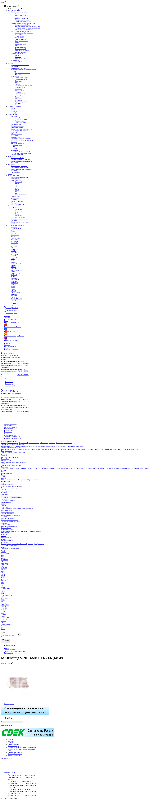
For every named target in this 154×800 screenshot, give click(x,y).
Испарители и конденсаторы (20, 130)
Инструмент (15, 76)
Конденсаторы (19, 36)
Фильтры (14, 148)
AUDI (13, 230)
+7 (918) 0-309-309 (23, 365)
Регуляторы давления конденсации (22, 140)
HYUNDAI (14, 254)
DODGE (14, 246)
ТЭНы (13, 146)
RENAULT (14, 284)
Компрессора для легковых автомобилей (27, 28)
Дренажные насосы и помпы (20, 65)
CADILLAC (15, 235)
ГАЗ (12, 302)
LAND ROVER (16, 263)
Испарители (18, 34)
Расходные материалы (21, 41)
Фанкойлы (14, 113)
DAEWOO (14, 243)
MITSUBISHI (15, 273)
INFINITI (14, 255)
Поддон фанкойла (16, 110)
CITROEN (14, 241)
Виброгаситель (16, 124)
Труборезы (18, 103)
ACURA (14, 227)
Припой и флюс (20, 94)
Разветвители (15, 137)
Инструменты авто (17, 53)
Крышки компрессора (21, 18)
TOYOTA (14, 297)
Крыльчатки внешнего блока (20, 167)
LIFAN (13, 267)
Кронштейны (15, 66)
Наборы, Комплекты (21, 39)
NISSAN (14, 275)
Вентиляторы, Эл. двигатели (24, 33)
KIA (12, 260)
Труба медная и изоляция (22, 151)
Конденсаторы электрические (20, 222)
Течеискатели (19, 98)
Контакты (7, 343)
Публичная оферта (10, 346)
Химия (13, 71)
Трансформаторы (20, 217)
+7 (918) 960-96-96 (23, 375)
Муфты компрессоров (21, 15)
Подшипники (19, 17)
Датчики (14, 220)
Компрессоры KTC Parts (22, 25)
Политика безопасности (11, 349)
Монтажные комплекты (18, 68)
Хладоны (18, 74)
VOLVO (13, 300)
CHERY (13, 236)
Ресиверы (14, 142)
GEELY (13, 251)
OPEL (13, 276)
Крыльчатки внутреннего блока (21, 169)
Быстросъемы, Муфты (21, 77)
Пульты (13, 223)
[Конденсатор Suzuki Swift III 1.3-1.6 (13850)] (17, 701)
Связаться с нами (9, 772)
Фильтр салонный (20, 49)
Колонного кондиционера (19, 166)
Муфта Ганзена (19, 90)
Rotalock (17, 118)
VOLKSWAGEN (16, 299)
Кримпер (17, 55)
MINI (13, 271)
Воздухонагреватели (17, 126)
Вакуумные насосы (21, 79)
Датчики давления (20, 52)
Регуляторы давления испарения (21, 138)
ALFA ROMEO (16, 228)
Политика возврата (14, 744)
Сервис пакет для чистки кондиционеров (24, 69)
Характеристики (9, 704)
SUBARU (14, 294)
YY (16, 193)
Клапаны (14, 132)
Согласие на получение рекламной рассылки (21, 749)
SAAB (13, 286)
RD (16, 185)
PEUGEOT (14, 278)
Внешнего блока (16, 178)
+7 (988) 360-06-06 (23, 371)
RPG (16, 186)
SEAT (13, 287)
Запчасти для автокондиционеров (21, 31)
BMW (13, 231)
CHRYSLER (15, 239)
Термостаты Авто (20, 44)
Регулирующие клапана (22, 20)
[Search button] (19, 634)
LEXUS (13, 265)
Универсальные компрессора (24, 29)
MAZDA (14, 268)
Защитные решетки (17, 154)
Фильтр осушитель (20, 47)
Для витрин (15, 198)
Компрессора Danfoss (17, 158)
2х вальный (18, 182)
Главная (6, 648)
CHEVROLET (15, 238)
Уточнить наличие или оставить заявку (12, 722)
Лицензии (7, 345)
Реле (16, 212)
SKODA (13, 289)
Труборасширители (21, 102)
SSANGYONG (15, 292)
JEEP (13, 259)
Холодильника (15, 172)
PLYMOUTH (15, 279)
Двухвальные (15, 196)
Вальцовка (18, 81)
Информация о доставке (15, 752)
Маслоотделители (16, 134)
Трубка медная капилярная (23, 153)
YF (16, 191)
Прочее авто (15, 60)
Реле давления (19, 121)
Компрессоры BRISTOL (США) (21, 159)
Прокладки (14, 135)
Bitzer (13, 108)
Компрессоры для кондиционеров (21, 161)
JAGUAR (14, 257)
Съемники (18, 57)
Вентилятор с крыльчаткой (19, 177)
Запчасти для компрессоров (19, 12)
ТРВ (16, 45)
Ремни (17, 42)
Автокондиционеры (10, 649)
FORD (13, 249)
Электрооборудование (22, 50)
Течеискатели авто (20, 58)
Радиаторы (18, 61)
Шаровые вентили (20, 122)
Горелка (17, 84)
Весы (16, 82)
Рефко (17, 97)
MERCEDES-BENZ (17, 270)
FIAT (12, 247)
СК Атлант (14, 162)
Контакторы (18, 209)
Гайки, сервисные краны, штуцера (21, 129)
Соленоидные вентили (18, 143)
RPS (16, 188)
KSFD (17, 183)
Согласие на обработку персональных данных (22, 747)
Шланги (17, 105)
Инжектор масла (20, 87)
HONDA (14, 252)
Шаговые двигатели (17, 204)
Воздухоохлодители (17, 127)
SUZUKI (14, 296)
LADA (13, 262)
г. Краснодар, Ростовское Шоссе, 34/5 (13, 369)
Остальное (18, 92)
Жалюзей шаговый (20, 195)
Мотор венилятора (17, 201)
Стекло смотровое (16, 145)
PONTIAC (14, 281)
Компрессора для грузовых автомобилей (27, 26)
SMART (13, 291)
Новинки (10, 742)
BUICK (13, 233)
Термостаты (18, 215)
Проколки (18, 95)
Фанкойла (14, 170)
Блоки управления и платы (19, 219)
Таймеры (17, 214)
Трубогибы (18, 100)
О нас (6, 348)
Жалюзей (14, 199)
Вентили (14, 116)
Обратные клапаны (21, 119)
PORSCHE (14, 283)
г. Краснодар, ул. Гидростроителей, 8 (13, 361)
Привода (14, 111)
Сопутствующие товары (22, 73)
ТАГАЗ (13, 304)
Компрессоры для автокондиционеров (23, 23)
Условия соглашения (14, 755)
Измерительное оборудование (24, 85)
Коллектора (18, 89)
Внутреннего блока (17, 180)
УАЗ (12, 305)
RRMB (17, 190)
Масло (17, 13)
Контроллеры (19, 211)
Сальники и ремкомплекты (23, 21)
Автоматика (15, 207)
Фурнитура (14, 150)
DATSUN (14, 244)
